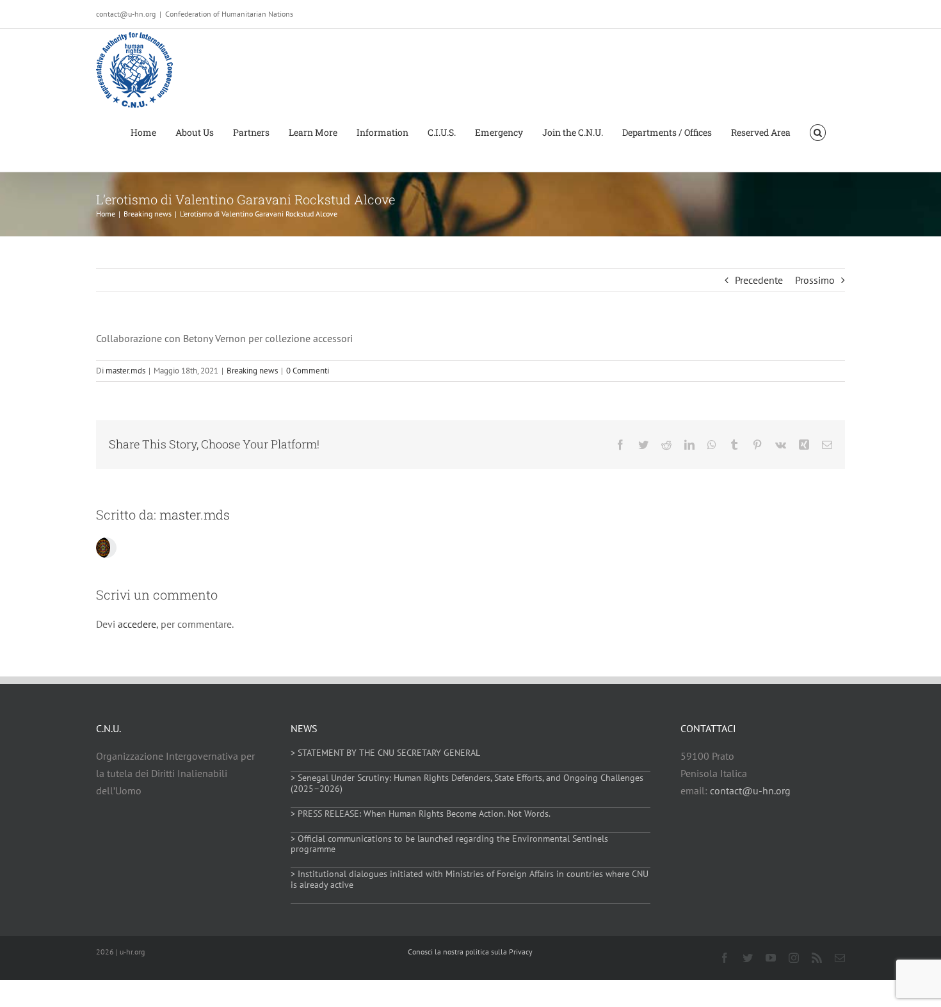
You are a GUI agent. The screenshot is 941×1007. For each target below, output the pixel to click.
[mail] (840, 958)
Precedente (759, 280)
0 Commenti (307, 370)
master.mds (125, 370)
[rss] (817, 958)
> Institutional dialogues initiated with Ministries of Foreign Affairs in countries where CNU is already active (469, 879)
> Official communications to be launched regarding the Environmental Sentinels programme (449, 844)
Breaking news (252, 370)
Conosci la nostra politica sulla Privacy (470, 951)
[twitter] (748, 958)
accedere (137, 624)
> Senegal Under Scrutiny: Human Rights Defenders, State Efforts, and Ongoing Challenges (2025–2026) (467, 783)
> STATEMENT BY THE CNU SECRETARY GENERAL (385, 752)
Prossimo (815, 280)
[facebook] (725, 958)
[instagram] (794, 958)
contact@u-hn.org (750, 790)
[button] (818, 131)
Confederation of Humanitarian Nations (229, 14)
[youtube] (771, 958)
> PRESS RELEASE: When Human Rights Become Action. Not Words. (421, 813)
